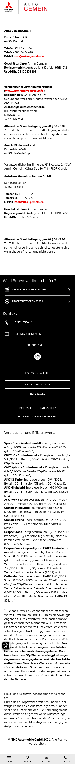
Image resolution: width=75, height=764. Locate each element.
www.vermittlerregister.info (24, 90)
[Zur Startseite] (29, 7)
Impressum (25, 408)
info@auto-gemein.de (29, 56)
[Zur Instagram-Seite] (37, 356)
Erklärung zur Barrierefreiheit (38, 416)
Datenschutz (48, 408)
